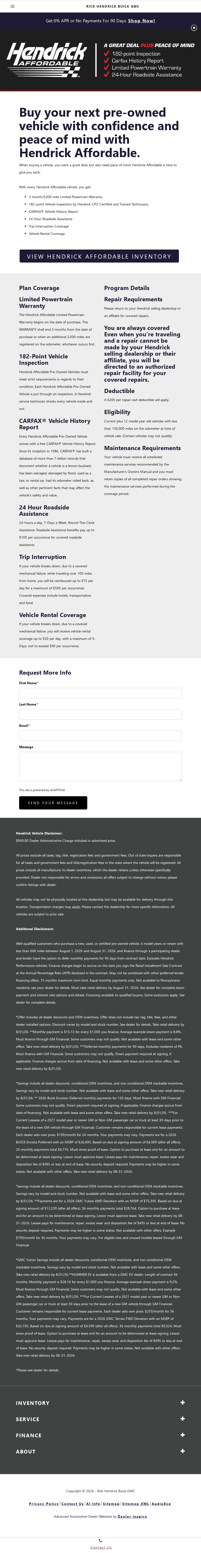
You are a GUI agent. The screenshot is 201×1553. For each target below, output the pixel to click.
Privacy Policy (44, 1503)
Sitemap (111, 1503)
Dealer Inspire (132, 1516)
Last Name (28, 704)
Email (24, 725)
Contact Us (73, 1503)
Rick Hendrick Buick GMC (116, 1491)
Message (26, 747)
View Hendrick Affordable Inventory (99, 256)
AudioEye (161, 1503)
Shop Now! (141, 20)
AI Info (93, 1503)
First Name (28, 683)
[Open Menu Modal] (12, 6)
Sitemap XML (135, 1503)
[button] (194, 28)
